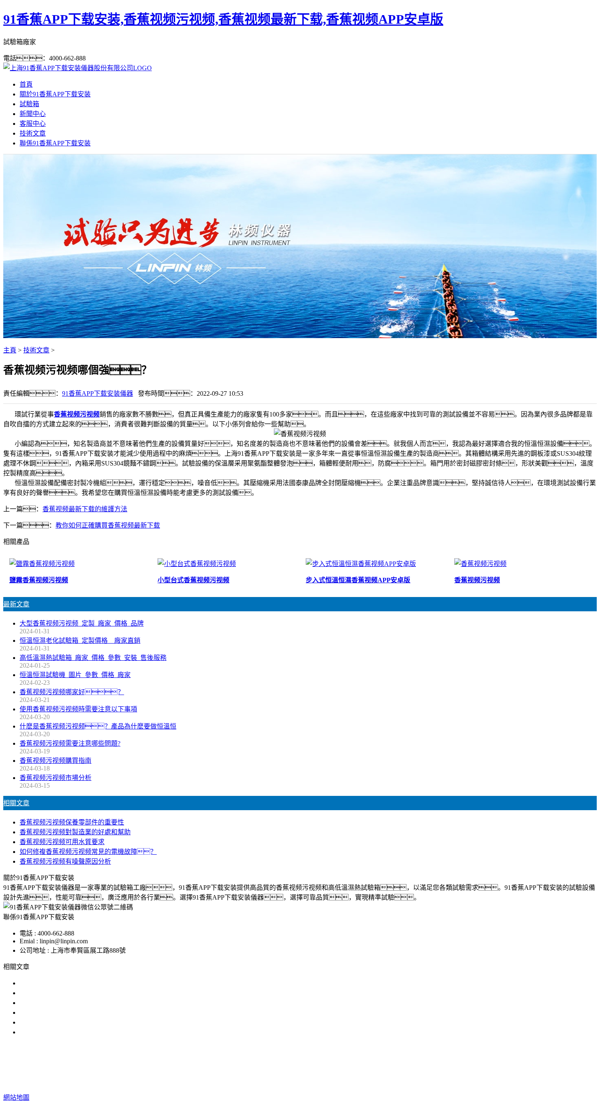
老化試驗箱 (348, 1064)
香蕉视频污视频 (77, 414)
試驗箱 (29, 103)
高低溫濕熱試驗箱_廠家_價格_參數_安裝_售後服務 (93, 657)
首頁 (26, 84)
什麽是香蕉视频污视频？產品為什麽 (82, 992)
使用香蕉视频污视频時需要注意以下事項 (78, 709)
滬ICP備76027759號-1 (443, 1081)
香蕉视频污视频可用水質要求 (62, 841)
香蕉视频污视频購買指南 (55, 760)
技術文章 (33, 133)
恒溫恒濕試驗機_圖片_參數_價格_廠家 (75, 674)
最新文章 (16, 604)
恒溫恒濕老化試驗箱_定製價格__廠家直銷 (80, 640)
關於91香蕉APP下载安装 (55, 94)
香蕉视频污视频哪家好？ (62, 983)
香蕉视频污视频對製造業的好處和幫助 (75, 832)
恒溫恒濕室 (386, 1064)
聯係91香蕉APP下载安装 (55, 143)
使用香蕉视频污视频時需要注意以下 (72, 1002)
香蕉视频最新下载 (300, 1064)
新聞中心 (33, 113)
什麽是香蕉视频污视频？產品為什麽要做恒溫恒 (98, 726)
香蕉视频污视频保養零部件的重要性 (72, 822)
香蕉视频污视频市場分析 (55, 777)
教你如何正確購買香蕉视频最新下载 (108, 525)
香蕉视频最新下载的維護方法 (84, 509)
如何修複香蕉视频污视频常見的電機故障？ (88, 851)
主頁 (9, 350)
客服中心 (33, 123)
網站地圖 (352, 1081)
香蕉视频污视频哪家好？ (72, 691)
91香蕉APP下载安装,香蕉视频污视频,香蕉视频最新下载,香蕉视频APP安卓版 (223, 19)
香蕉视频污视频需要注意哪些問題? (70, 743)
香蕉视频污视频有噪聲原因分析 (65, 861)
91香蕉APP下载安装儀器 (97, 393)
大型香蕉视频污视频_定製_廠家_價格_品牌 (82, 623)
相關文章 (16, 803)
